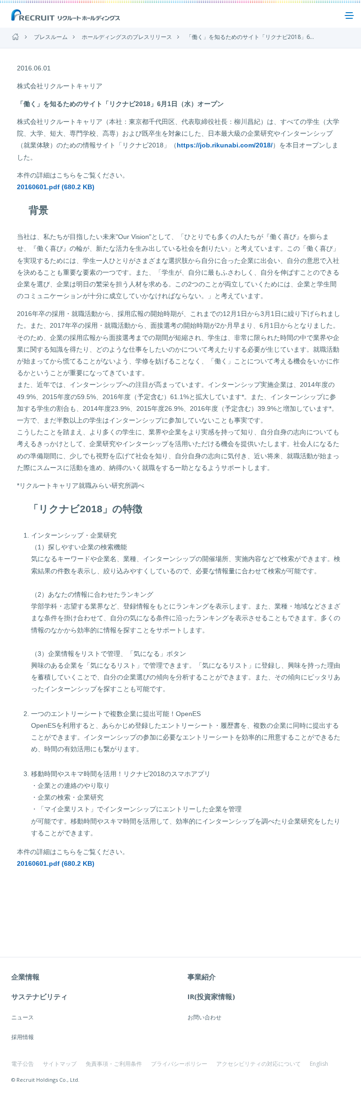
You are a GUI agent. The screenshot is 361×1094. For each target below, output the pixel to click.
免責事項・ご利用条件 (114, 1064)
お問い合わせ (204, 1017)
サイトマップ (60, 1064)
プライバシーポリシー (179, 1064)
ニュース (22, 1017)
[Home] (15, 37)
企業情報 (25, 976)
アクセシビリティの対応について (258, 1064)
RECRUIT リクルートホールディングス (66, 15)
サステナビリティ (39, 996)
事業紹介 (202, 976)
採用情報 (22, 1037)
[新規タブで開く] (19, 881)
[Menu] (349, 15)
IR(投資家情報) (211, 996)
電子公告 (22, 1064)
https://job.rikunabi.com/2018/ (225, 145)
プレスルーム (51, 37)
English (319, 1064)
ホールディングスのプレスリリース (127, 37)
